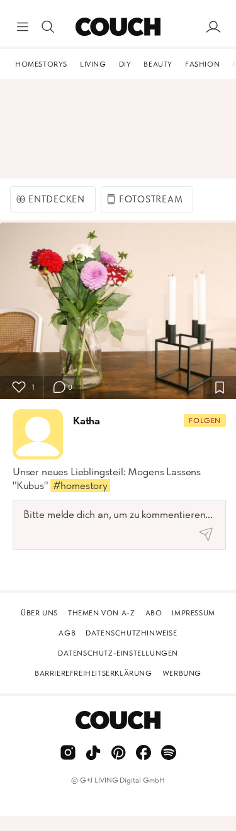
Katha (86, 420)
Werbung (181, 673)
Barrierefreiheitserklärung (93, 673)
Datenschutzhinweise (131, 633)
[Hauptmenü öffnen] (22, 27)
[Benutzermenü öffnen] (213, 27)
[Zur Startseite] (118, 27)
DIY (125, 64)
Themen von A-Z (101, 612)
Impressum (193, 612)
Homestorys (41, 64)
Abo (153, 612)
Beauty (157, 64)
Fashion (202, 64)
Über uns (39, 612)
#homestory (80, 485)
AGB (67, 633)
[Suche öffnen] (47, 27)
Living (93, 64)
